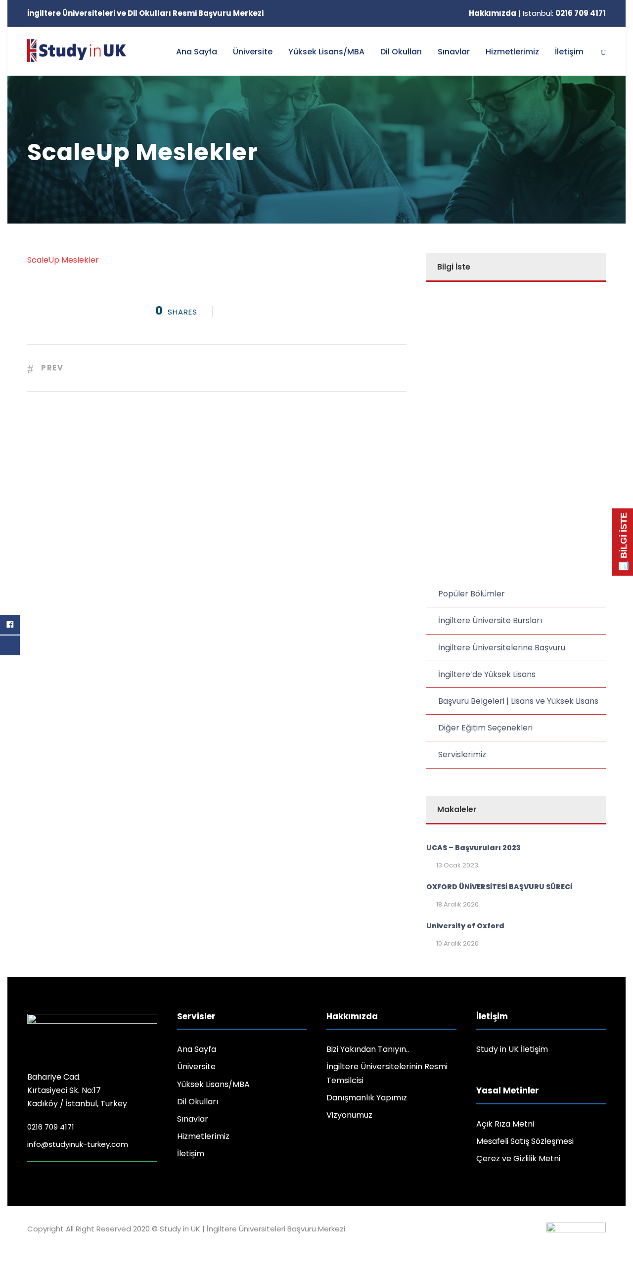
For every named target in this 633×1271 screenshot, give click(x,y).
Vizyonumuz (349, 1115)
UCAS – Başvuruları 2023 (473, 848)
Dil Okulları (401, 51)
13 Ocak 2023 (457, 865)
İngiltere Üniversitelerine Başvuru (501, 647)
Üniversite (252, 51)
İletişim (569, 51)
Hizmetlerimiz (512, 51)
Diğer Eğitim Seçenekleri (485, 727)
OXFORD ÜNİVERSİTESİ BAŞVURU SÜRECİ (499, 887)
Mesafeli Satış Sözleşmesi (525, 1141)
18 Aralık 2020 (457, 904)
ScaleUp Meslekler (63, 260)
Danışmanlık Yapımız (366, 1097)
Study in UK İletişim (512, 1049)
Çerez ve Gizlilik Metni (518, 1158)
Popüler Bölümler (471, 593)
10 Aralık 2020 (457, 943)
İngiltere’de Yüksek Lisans (487, 674)
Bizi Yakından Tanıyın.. (367, 1049)
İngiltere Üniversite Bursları (490, 620)
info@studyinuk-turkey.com (77, 1144)
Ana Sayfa (196, 51)
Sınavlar (454, 51)
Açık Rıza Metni (505, 1124)
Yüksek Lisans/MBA (326, 51)
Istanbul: (564, 13)
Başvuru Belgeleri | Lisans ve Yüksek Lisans (518, 701)
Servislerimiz (462, 754)
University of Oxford (465, 926)
